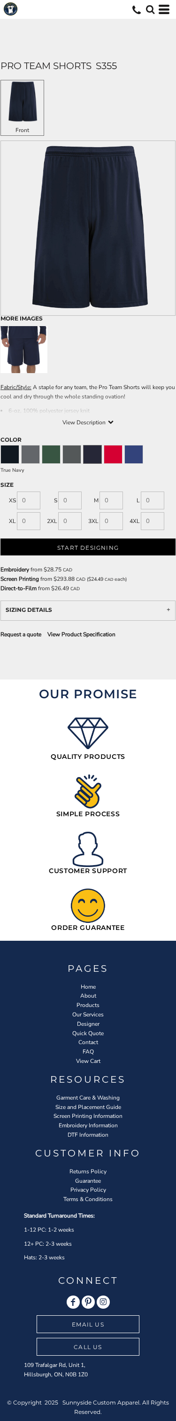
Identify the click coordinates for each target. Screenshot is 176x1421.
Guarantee (88, 1181)
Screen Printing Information (88, 1116)
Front (22, 130)
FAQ (88, 1051)
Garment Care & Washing (88, 1097)
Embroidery (14, 569)
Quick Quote (88, 1033)
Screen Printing (19, 579)
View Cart (88, 1061)
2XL (52, 521)
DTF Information (88, 1135)
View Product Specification (81, 634)
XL (12, 521)
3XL (93, 521)
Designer (88, 1024)
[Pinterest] (88, 1302)
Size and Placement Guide (88, 1107)
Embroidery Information (88, 1125)
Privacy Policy (88, 1190)
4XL (135, 521)
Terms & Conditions (88, 1199)
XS (12, 500)
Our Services (88, 1014)
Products (88, 1005)
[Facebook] (73, 1302)
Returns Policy (88, 1171)
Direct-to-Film (18, 588)
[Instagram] (103, 1302)
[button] (150, 9)
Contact (88, 1042)
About (88, 995)
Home (88, 987)
